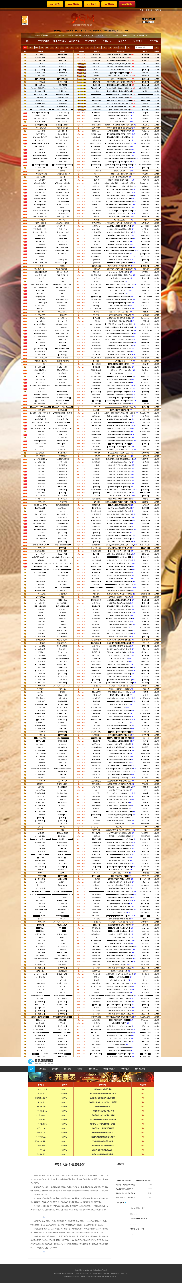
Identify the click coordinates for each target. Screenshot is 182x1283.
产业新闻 (80, 1069)
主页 (31, 1069)
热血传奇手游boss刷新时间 (124, 1189)
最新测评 (55, 1069)
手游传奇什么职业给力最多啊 (125, 1193)
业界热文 (42, 1069)
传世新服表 (125, 1069)
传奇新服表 (93, 1069)
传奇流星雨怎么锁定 (138, 1208)
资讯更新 (67, 1069)
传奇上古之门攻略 (137, 1229)
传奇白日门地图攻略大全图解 (125, 1185)
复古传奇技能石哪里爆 (138, 1218)
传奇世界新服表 (141, 1069)
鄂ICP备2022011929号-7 (111, 1276)
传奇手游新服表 (109, 1069)
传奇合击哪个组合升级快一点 (125, 1197)
